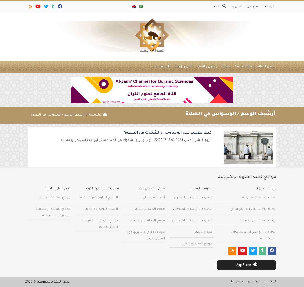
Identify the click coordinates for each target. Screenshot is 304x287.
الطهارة (226, 66)
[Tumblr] (53, 7)
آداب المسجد (162, 66)
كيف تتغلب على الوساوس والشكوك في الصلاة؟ (167, 133)
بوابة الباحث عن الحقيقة (257, 221)
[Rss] (30, 7)
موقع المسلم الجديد (149, 209)
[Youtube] (37, 7)
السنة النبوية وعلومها (101, 209)
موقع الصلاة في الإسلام (147, 221)
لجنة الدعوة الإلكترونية (258, 198)
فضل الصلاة (265, 66)
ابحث (218, 6)
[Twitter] (46, 7)
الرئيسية (267, 6)
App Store (244, 265)
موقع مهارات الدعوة (55, 198)
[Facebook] (60, 7)
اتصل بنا (237, 6)
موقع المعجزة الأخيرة (196, 244)
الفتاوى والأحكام (207, 66)
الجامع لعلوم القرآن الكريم (98, 198)
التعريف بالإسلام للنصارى (193, 198)
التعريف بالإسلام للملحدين (192, 209)
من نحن (252, 6)
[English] (134, 6)
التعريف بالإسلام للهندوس (192, 221)
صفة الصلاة (245, 66)
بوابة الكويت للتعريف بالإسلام (253, 209)
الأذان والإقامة (184, 66)
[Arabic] (141, 6)
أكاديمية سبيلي (154, 198)
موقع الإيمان (203, 232)
